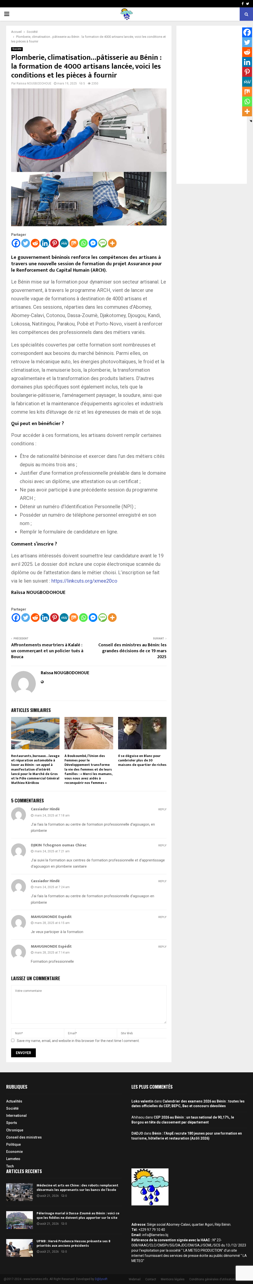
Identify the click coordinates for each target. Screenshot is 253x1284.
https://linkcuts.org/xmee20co (84, 581)
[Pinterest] (54, 243)
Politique (13, 1144)
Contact (150, 1279)
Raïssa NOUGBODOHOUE (34, 83)
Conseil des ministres (24, 1137)
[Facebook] (16, 243)
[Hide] (251, 121)
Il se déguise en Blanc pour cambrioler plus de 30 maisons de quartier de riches (142, 760)
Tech (10, 1166)
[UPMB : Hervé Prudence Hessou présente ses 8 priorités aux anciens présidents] (19, 1248)
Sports (11, 1123)
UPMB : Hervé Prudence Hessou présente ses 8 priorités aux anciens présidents (73, 1243)
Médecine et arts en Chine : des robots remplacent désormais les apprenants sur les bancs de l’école (77, 1187)
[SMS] (102, 243)
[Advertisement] (211, 105)
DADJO (137, 1133)
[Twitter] (25, 243)
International (16, 1116)
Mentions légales (173, 1279)
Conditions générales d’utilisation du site (217, 1279)
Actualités (14, 1101)
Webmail (135, 1279)
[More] (112, 243)
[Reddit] (35, 243)
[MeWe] (64, 243)
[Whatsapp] (83, 243)
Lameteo (13, 1159)
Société (16, 49)
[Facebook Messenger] (93, 243)
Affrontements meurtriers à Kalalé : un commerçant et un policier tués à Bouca (47, 651)
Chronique (14, 1130)
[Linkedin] (45, 243)
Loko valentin (142, 1101)
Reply (162, 809)
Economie (14, 1152)
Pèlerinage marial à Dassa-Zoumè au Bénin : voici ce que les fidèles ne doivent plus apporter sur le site (78, 1215)
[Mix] (73, 243)
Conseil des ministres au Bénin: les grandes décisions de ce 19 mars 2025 (132, 651)
